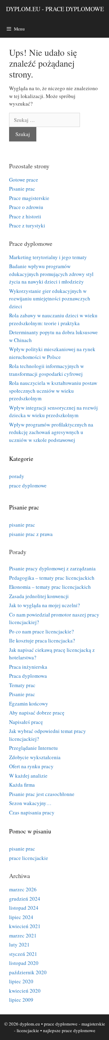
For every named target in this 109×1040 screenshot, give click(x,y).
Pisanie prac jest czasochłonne (41, 794)
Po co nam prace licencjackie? (41, 631)
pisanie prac (22, 524)
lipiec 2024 (21, 917)
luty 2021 (19, 944)
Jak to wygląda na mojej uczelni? (44, 605)
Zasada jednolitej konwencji (39, 596)
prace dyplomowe (28, 485)
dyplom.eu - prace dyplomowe (55, 9)
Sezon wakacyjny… (30, 803)
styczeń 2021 (23, 953)
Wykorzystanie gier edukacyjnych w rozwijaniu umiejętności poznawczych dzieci (49, 298)
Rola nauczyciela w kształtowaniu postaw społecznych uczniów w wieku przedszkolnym (53, 390)
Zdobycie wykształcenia (35, 757)
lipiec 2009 (21, 999)
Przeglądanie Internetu (33, 747)
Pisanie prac (22, 188)
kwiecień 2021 (25, 926)
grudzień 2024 (24, 898)
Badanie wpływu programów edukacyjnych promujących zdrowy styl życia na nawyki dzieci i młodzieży (51, 274)
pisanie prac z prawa (31, 534)
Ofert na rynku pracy (31, 766)
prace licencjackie (28, 858)
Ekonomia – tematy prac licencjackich (50, 586)
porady (16, 476)
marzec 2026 (23, 889)
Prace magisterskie (29, 198)
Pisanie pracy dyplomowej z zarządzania (52, 568)
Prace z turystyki (27, 225)
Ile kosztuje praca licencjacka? (42, 640)
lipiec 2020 (21, 981)
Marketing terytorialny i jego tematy (48, 257)
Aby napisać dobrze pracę (36, 712)
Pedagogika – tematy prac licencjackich (51, 577)
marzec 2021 (23, 935)
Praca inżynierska (28, 666)
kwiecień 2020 (25, 990)
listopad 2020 (23, 962)
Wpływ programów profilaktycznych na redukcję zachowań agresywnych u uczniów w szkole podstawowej (51, 432)
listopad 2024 (23, 907)
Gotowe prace (23, 179)
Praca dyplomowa (28, 675)
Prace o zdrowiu (26, 207)
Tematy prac (22, 685)
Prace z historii (25, 216)
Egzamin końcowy (28, 703)
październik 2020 (28, 972)
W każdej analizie (28, 775)
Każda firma (22, 784)
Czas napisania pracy (31, 812)
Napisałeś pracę (26, 721)
